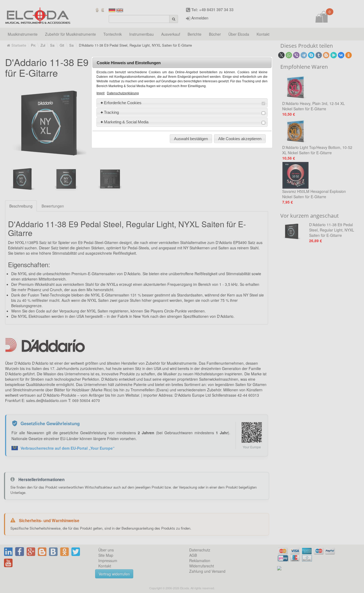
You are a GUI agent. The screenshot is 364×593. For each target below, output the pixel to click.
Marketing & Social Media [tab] (126, 122)
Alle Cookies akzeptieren (239, 138)
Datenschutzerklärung (123, 93)
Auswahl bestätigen (191, 138)
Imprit (100, 93)
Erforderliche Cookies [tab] (122, 102)
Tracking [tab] (111, 112)
